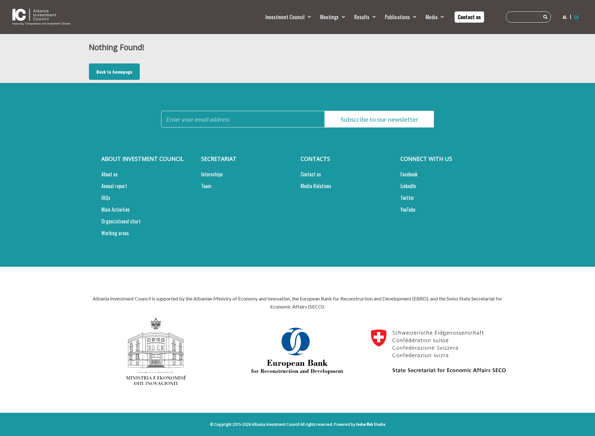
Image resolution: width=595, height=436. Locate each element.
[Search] (545, 17)
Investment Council (285, 17)
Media (431, 17)
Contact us (311, 174)
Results (361, 17)
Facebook (408, 174)
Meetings (329, 17)
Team (206, 186)
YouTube (407, 209)
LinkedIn (408, 186)
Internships (212, 174)
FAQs (105, 197)
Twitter (407, 197)
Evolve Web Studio (370, 424)
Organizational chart (121, 221)
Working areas (115, 233)
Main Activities (115, 209)
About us (109, 174)
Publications (397, 17)
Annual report (114, 186)
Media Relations (316, 186)
